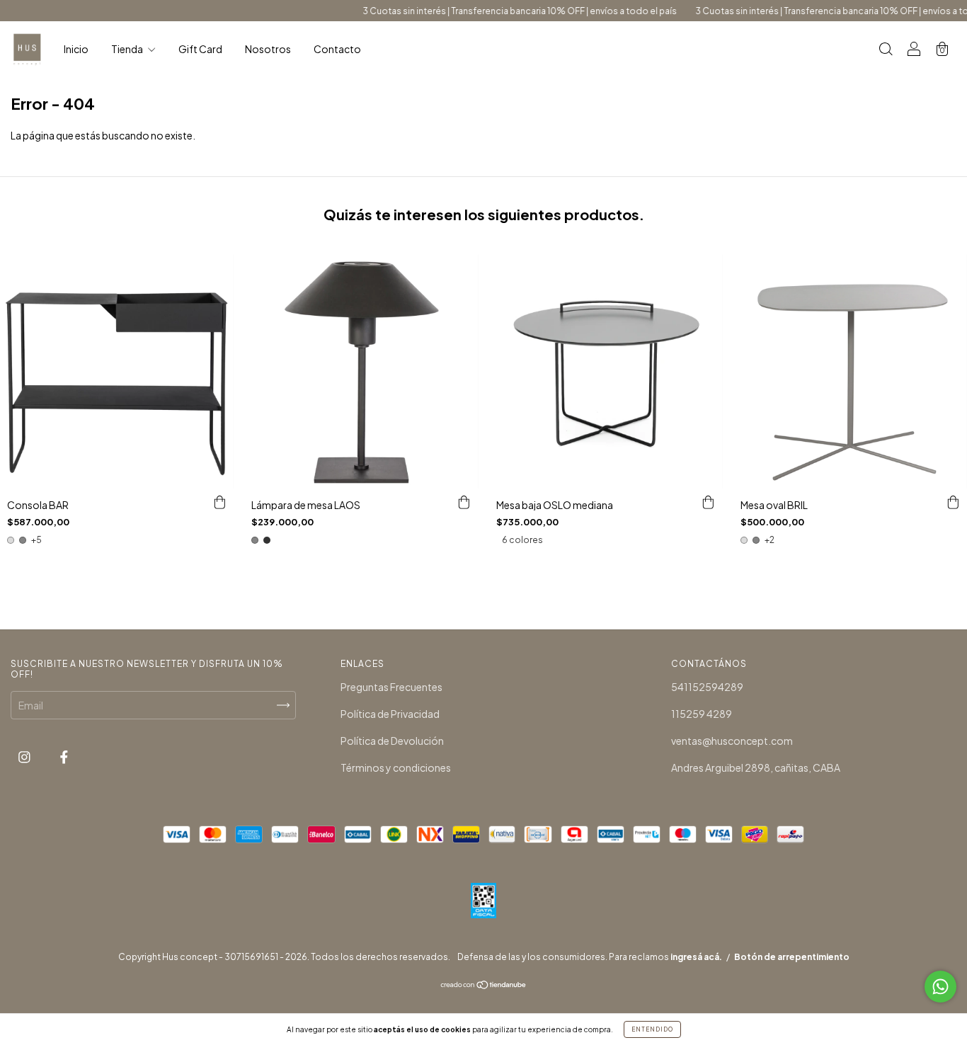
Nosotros (268, 48)
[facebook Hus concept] (64, 756)
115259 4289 (701, 713)
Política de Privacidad (390, 713)
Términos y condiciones (396, 767)
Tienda (127, 48)
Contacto (337, 48)
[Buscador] (886, 49)
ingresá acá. (696, 957)
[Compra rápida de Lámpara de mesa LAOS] (464, 503)
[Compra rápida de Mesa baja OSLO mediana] (708, 503)
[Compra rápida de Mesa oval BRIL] (953, 503)
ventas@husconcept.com (732, 740)
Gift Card (200, 48)
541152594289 (707, 686)
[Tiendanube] (484, 985)
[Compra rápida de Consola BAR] (219, 503)
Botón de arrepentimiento (791, 957)
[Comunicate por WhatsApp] (940, 987)
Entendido (652, 1029)
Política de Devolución (392, 740)
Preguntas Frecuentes (391, 686)
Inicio (76, 48)
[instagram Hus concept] (25, 756)
